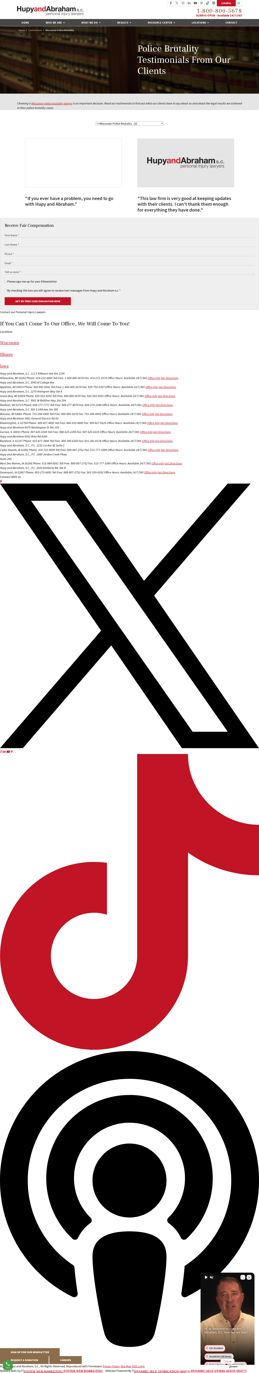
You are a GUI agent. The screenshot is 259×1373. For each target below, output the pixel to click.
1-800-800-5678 (219, 11)
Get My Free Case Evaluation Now (37, 301)
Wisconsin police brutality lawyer (51, 103)
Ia (4, 366)
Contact (231, 22)
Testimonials (35, 30)
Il (6, 354)
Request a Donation (24, 1360)
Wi (9, 342)
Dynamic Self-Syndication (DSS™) (218, 1370)
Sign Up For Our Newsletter (30, 1352)
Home (25, 22)
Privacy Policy (111, 1366)
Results (123, 22)
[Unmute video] (206, 1277)
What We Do (89, 22)
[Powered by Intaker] (233, 1367)
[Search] (239, 3)
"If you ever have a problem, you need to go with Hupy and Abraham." (69, 201)
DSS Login (138, 1366)
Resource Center (160, 22)
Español (226, 3)
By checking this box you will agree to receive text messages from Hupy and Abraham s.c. (64, 290)
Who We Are (54, 22)
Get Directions (169, 378)
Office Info (154, 378)
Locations (199, 22)
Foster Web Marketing (83, 1370)
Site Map (126, 1366)
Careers (65, 1360)
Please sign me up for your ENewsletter (32, 281)
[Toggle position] (242, 1277)
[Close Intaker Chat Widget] (249, 1277)
